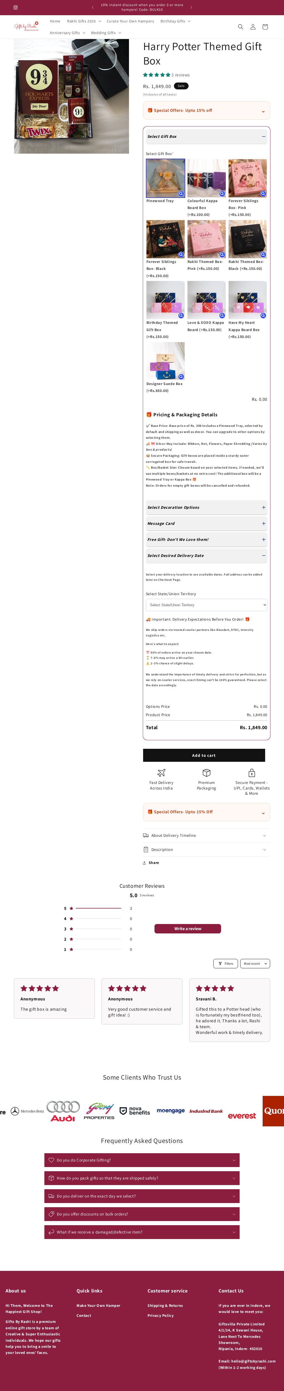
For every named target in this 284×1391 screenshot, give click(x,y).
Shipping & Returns (165, 1305)
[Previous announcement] (93, 7)
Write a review (187, 928)
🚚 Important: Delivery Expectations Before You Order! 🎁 (198, 619)
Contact (84, 1315)
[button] (83, 21)
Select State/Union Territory (171, 593)
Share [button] (154, 862)
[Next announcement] (191, 7)
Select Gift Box (160, 153)
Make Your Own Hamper (98, 1305)
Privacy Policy (161, 1315)
